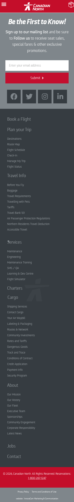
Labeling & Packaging (19, 324)
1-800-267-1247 (37, 478)
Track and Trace (16, 352)
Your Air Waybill (16, 318)
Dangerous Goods (17, 347)
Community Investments (21, 335)
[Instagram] (45, 96)
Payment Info (15, 370)
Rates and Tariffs (17, 341)
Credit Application (17, 364)
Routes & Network (17, 329)
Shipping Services (17, 306)
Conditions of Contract (20, 358)
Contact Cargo (15, 312)
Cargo (10, 297)
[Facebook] (14, 96)
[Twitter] (29, 96)
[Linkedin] (60, 96)
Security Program (17, 375)
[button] (4, 4)
